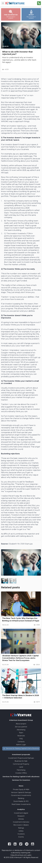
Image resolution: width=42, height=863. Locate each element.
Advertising (21, 730)
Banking (21, 798)
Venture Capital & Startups (21, 792)
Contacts (21, 742)
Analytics (21, 809)
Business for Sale (21, 761)
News (21, 786)
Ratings (21, 828)
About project (21, 724)
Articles (21, 819)
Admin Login (21, 745)
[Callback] (39, 3)
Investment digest (21, 813)
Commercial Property (21, 764)
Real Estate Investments (21, 804)
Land (21, 767)
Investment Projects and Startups (21, 758)
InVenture (21, 720)
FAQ (21, 739)
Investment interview (21, 822)
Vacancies (21, 736)
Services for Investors (21, 780)
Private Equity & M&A (21, 789)
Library (21, 831)
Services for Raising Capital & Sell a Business (22, 748)
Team (21, 733)
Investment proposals (21, 754)
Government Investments (21, 795)
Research (21, 816)
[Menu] (3, 3)
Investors (21, 834)
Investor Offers (21, 773)
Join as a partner (21, 727)
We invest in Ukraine (21, 825)
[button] (38, 563)
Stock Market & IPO (21, 801)
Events (21, 837)
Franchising (21, 770)
